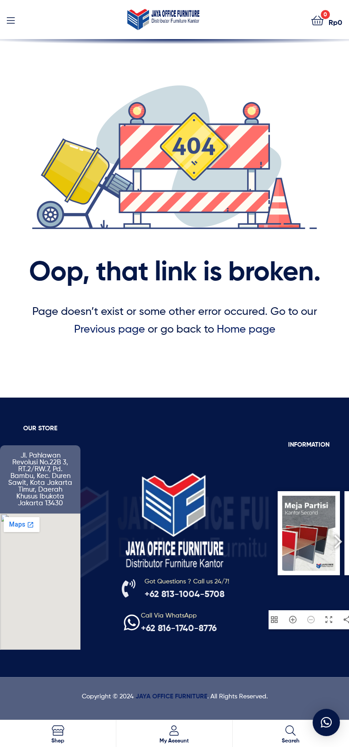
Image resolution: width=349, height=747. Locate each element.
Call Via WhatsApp (169, 615)
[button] (326, 722)
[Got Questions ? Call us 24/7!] (129, 588)
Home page (246, 328)
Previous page (109, 328)
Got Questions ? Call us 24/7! (187, 581)
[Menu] (11, 19)
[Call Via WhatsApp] (132, 622)
